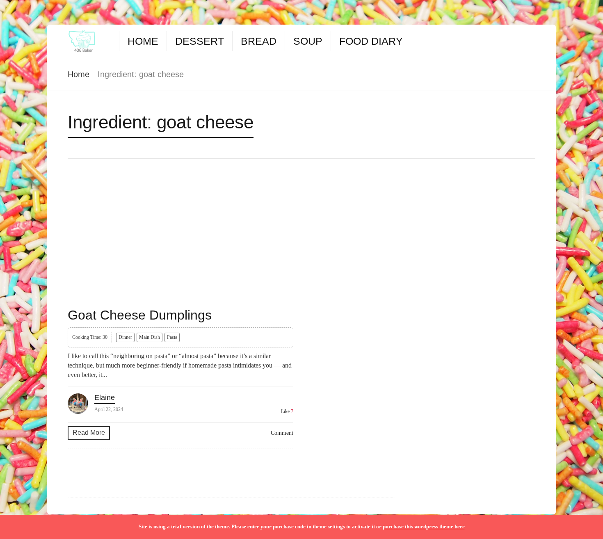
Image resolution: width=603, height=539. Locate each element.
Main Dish (149, 337)
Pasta (172, 337)
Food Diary (371, 41)
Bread (258, 41)
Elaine (104, 397)
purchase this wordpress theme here (424, 526)
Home (143, 41)
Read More (89, 432)
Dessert (199, 41)
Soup (307, 41)
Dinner (125, 337)
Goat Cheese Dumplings (140, 315)
